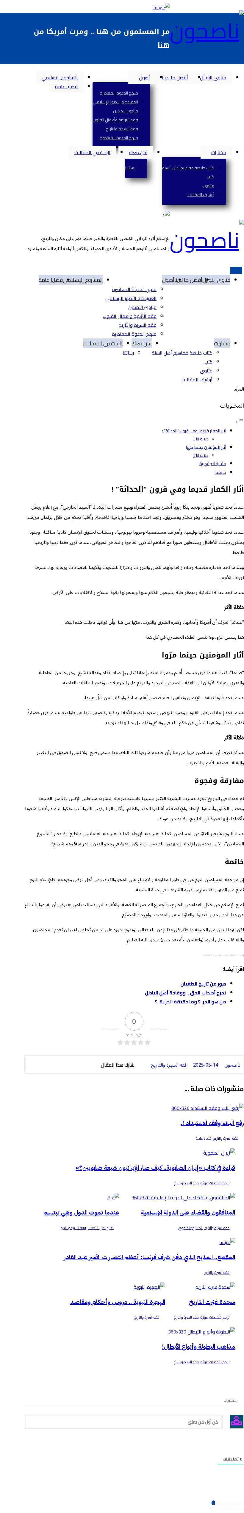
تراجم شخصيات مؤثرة (215, 1183)
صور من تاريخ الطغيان (203, 983)
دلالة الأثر (200, 439)
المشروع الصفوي (190, 1227)
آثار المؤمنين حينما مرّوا (206, 447)
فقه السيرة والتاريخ (225, 1138)
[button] (242, 68)
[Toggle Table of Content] (239, 421)
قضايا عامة (204, 1138)
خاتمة (220, 472)
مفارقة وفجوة (212, 464)
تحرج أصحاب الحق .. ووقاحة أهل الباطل (185, 992)
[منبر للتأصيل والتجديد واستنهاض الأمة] (207, 30)
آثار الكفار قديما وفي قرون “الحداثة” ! (194, 431)
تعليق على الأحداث (101, 1227)
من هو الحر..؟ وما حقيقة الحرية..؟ (190, 1001)
